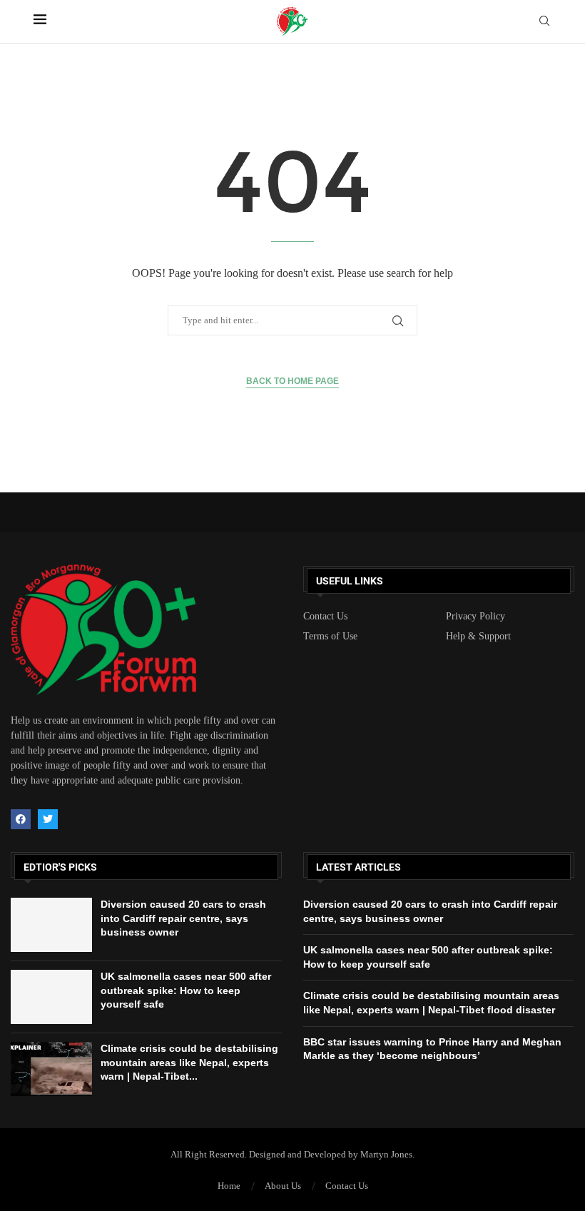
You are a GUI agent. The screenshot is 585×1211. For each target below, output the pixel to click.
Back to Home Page (292, 381)
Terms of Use (330, 637)
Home (229, 1185)
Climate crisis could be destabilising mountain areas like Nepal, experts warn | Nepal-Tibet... (189, 1062)
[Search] (544, 21)
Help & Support (478, 637)
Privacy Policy (475, 617)
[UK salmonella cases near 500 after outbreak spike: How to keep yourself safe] (51, 997)
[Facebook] (21, 819)
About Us (283, 1185)
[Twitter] (48, 819)
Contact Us (325, 617)
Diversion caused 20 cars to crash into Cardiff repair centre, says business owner (183, 918)
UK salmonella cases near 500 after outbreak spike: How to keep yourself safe (186, 990)
